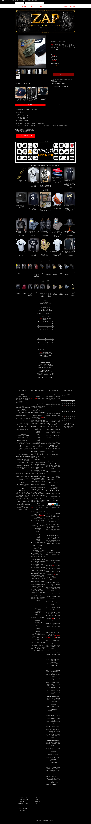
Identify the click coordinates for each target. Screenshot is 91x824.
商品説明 (30, 104)
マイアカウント (38, 794)
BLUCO (52, 41)
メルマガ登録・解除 (23, 808)
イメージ (61, 104)
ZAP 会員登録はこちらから (59, 83)
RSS (21, 810)
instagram (43, 313)
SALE (55, 37)
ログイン (38, 799)
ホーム (52, 37)
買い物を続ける (56, 88)
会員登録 (38, 797)
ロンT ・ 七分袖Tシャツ (58, 41)
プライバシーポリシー (22, 806)
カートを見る (38, 801)
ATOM (24, 810)
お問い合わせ (38, 803)
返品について (54, 80)
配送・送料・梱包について (23, 799)
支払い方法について (23, 797)
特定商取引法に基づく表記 (56, 81)
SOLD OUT (63, 74)
